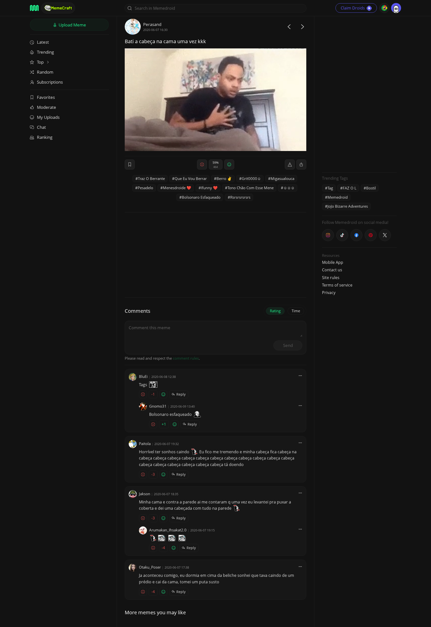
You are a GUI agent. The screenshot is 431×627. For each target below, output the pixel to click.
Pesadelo (145, 187)
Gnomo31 (158, 406)
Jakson (144, 493)
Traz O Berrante (151, 178)
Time (296, 310)
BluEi (143, 376)
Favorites (46, 97)
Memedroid (337, 197)
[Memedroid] (34, 8)
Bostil (371, 187)
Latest (43, 42)
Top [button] (41, 62)
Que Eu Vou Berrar (191, 178)
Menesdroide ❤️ (177, 187)
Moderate (46, 107)
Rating (275, 310)
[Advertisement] (359, 93)
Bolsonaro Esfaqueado (201, 197)
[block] (301, 164)
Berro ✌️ (224, 178)
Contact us (332, 270)
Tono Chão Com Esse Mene (250, 187)
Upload (72, 25)
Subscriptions (50, 82)
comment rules (186, 358)
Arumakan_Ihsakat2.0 (168, 529)
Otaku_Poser (150, 567)
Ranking (44, 137)
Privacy (328, 292)
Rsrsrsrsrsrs (240, 197)
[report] (290, 164)
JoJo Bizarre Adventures (347, 206)
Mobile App (332, 262)
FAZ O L (349, 187)
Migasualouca (282, 178)
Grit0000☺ (251, 178)
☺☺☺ (289, 187)
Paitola (145, 443)
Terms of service (337, 285)
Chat (41, 127)
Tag (330, 187)
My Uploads (48, 117)
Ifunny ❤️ (209, 187)
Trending (45, 52)
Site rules (330, 277)
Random (45, 72)
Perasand (152, 24)
